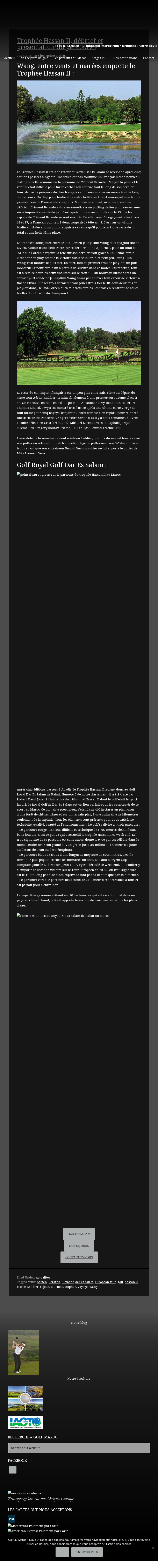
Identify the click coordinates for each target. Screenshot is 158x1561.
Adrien (42, 1282)
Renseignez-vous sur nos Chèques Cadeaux (41, 1499)
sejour (44, 1286)
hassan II (131, 1282)
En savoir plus (87, 1552)
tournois (57, 1286)
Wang (93, 1286)
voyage (83, 1286)
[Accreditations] (25, 1427)
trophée (70, 1286)
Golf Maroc (79, 18)
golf (120, 1282)
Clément (68, 1282)
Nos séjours (79, 1246)
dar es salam (84, 1282)
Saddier (32, 1286)
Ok (62, 1552)
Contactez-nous (79, 1257)
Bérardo (54, 1282)
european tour (105, 1282)
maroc (21, 1286)
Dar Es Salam (79, 1234)
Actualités (43, 1277)
